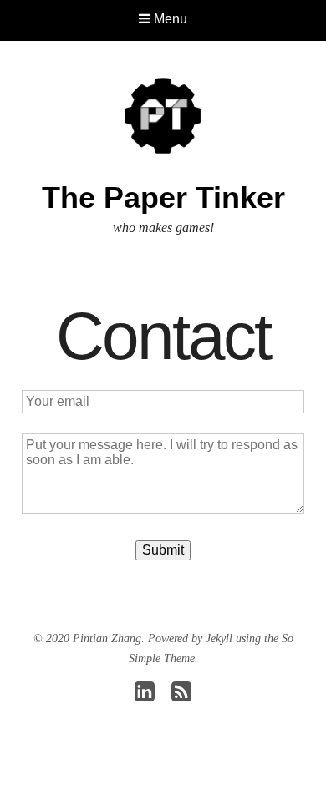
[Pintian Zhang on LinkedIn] (144, 696)
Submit (163, 550)
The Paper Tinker (163, 197)
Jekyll (219, 638)
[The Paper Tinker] (163, 115)
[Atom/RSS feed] (181, 696)
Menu (168, 19)
